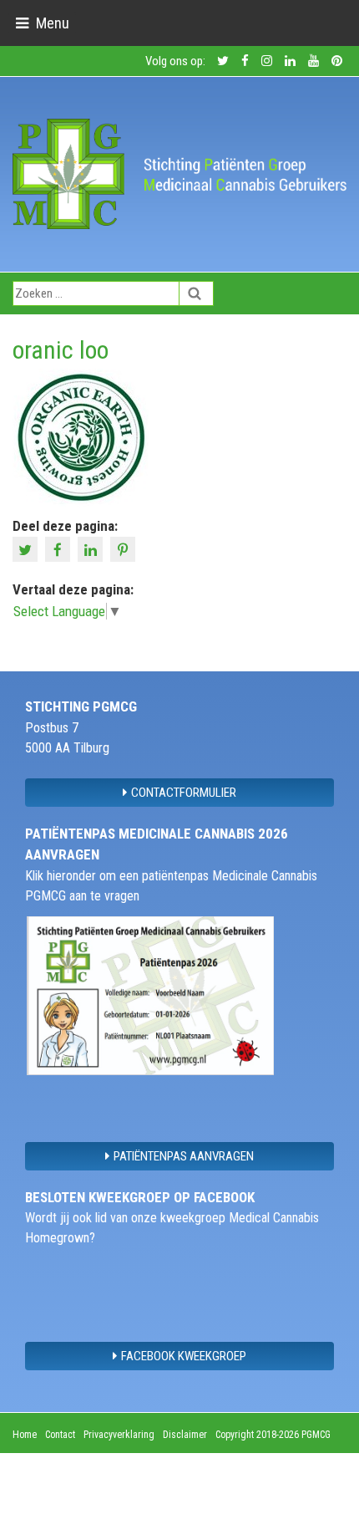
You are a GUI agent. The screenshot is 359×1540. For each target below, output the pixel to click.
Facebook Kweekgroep (183, 1356)
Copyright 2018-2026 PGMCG (273, 1435)
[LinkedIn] (92, 548)
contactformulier (183, 792)
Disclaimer (185, 1435)
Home (25, 1435)
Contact (60, 1435)
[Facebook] (59, 548)
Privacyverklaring (118, 1435)
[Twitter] (27, 548)
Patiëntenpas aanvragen (184, 1156)
